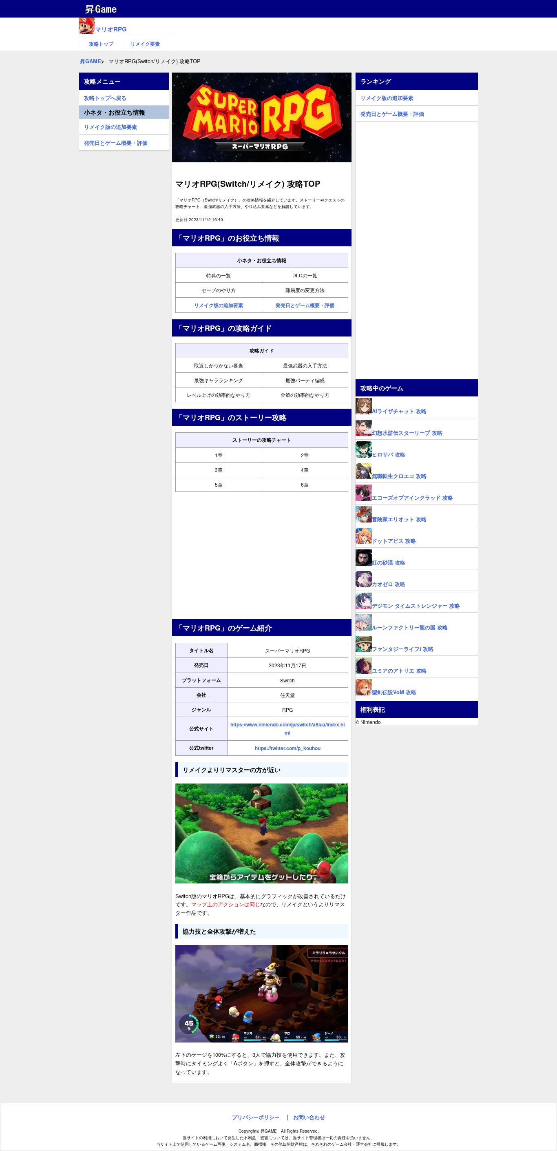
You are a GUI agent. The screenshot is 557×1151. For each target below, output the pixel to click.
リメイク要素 (145, 43)
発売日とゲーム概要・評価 (305, 305)
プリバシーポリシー (256, 1117)
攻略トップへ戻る (105, 97)
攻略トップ (101, 43)
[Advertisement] (261, 555)
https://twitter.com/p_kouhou (287, 748)
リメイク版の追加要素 (218, 305)
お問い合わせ (309, 1117)
